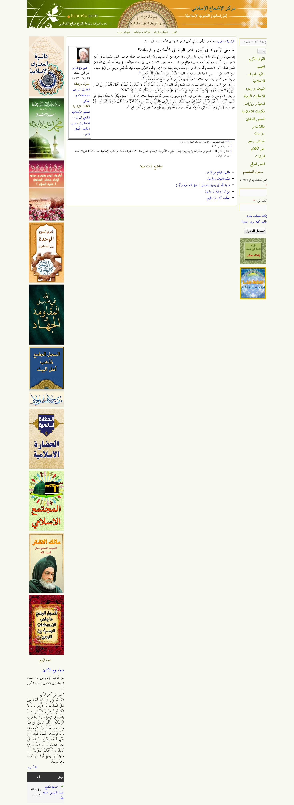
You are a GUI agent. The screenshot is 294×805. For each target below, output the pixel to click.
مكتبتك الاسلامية (253, 111)
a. (226, 141)
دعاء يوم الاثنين (53, 670)
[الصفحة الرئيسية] (147, 27)
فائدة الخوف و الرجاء (218, 179)
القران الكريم (257, 59)
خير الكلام (258, 148)
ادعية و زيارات (161, 32)
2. (230, 146)
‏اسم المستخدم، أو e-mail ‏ (253, 182)
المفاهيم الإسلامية (81, 112)
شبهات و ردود (123, 32)
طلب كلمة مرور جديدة (254, 222)
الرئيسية (230, 41)
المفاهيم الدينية (82, 117)
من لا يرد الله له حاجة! (217, 191)
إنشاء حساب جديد (256, 216)
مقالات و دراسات (142, 32)
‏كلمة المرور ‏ (260, 201)
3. (230, 151)
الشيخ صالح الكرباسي (79, 68)
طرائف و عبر (256, 141)
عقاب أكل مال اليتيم (218, 198)
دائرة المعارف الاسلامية (256, 77)
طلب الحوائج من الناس (218, 172)
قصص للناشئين (255, 119)
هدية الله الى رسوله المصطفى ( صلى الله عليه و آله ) (203, 185)
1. (231, 142)
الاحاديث (84, 123)
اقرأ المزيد (32, 767)
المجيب (174, 32)
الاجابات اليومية (254, 96)
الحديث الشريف (81, 89)
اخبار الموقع (257, 163)
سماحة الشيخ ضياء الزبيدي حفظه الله (53, 792)
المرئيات (260, 156)
